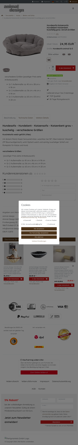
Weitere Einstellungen (39, 241)
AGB (34, 389)
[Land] (53, 1)
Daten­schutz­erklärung (61, 381)
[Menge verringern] (53, 69)
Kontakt (41, 389)
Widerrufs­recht (12, 381)
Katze (18, 15)
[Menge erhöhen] (53, 66)
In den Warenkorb (65, 68)
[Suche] (61, 1)
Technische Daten (25, 118)
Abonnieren (56, 422)
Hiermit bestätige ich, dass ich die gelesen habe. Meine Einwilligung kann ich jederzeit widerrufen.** (56, 414)
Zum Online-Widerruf (39, 372)
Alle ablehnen (39, 237)
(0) (57, 34)
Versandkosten (66, 81)
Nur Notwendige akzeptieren (39, 233)
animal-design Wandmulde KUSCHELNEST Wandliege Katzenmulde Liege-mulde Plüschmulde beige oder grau (13, 270)
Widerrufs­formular (29, 381)
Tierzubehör (9, 15)
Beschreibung (9, 118)
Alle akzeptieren (39, 229)
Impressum (44, 381)
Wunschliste (52, 78)
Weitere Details (42, 118)
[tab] (10, 117)
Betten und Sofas (28, 15)
